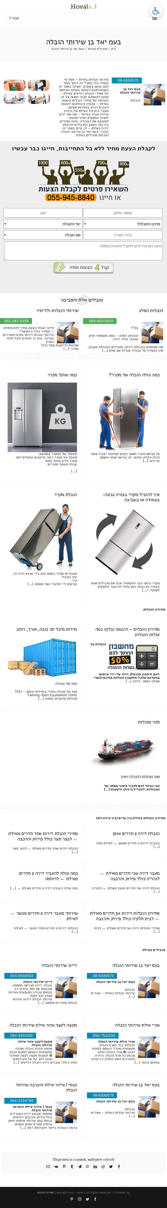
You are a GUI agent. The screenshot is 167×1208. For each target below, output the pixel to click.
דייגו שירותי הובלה (59, 965)
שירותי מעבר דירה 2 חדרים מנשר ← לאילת (44, 916)
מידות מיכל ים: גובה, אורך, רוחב (46, 629)
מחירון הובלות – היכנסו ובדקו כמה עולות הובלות (127, 632)
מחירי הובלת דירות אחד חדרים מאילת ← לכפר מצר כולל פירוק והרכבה (43, 836)
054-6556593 (21, 976)
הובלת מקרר (65, 494)
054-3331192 (21, 1035)
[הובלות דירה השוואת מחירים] (83, 161)
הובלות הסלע (151, 310)
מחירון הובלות (154, 609)
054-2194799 (21, 1100)
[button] (156, 10)
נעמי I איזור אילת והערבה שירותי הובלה (46, 1087)
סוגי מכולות (149, 722)
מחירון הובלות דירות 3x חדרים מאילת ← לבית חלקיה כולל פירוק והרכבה (125, 916)
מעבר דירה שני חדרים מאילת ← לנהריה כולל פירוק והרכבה (130, 876)
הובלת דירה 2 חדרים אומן (136, 833)
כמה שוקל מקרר (62, 375)
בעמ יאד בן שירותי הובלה (136, 965)
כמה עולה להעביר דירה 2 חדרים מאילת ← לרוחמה (48, 876)
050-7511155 (104, 1035)
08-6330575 (128, 80)
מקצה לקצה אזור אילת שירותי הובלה (43, 1025)
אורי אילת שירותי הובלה (137, 1025)
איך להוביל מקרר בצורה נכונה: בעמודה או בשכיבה (131, 497)
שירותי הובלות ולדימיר (57, 310)
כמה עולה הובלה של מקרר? (134, 375)
